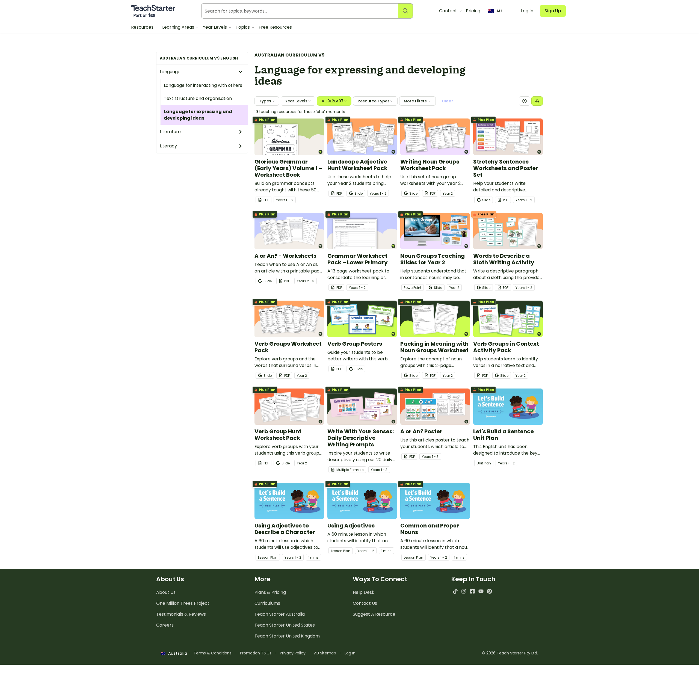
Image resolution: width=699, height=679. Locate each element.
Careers (165, 625)
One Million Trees (182, 603)
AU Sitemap (325, 653)
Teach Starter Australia (279, 614)
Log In (350, 653)
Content (448, 11)
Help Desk (363, 592)
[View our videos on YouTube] (481, 591)
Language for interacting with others (203, 85)
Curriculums (267, 603)
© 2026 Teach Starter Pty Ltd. (510, 653)
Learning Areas (178, 27)
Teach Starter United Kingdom (287, 636)
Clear (447, 101)
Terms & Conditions (213, 653)
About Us (166, 592)
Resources (143, 27)
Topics (243, 27)
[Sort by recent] (524, 101)
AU (499, 11)
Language (170, 72)
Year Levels (215, 27)
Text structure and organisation (198, 98)
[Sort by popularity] (537, 101)
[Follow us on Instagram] (464, 591)
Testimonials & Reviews (181, 614)
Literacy (168, 146)
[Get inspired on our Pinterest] (489, 591)
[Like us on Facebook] (472, 591)
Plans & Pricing (270, 592)
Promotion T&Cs (255, 653)
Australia (176, 653)
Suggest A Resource (374, 614)
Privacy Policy (293, 653)
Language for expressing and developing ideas (198, 114)
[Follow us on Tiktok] (455, 591)
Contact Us (365, 603)
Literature (170, 132)
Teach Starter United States (284, 625)
